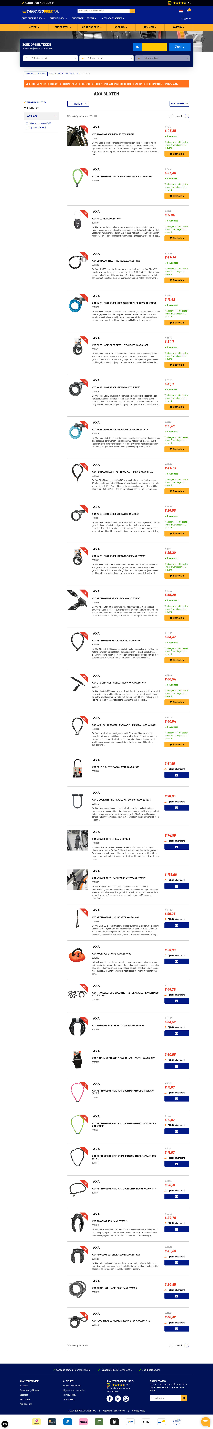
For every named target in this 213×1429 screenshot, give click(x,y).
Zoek (179, 47)
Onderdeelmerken (83, 18)
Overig (177, 27)
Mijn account (26, 1404)
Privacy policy (69, 1395)
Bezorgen (24, 1395)
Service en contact (72, 1386)
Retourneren (25, 1399)
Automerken (57, 18)
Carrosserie (91, 27)
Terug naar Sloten (35, 102)
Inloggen (184, 19)
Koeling (119, 27)
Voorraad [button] (32, 116)
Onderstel (61, 27)
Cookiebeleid (69, 1399)
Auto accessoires (111, 18)
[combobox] (54, 58)
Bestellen (24, 1386)
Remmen (148, 27)
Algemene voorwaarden (74, 1390)
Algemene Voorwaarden (114, 1411)
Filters (78, 104)
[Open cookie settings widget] (4, 1424)
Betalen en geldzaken (29, 1390)
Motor (33, 27)
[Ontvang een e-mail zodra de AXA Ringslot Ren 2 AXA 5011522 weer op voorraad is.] (176, 1229)
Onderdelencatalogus (36, 74)
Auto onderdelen (32, 18)
